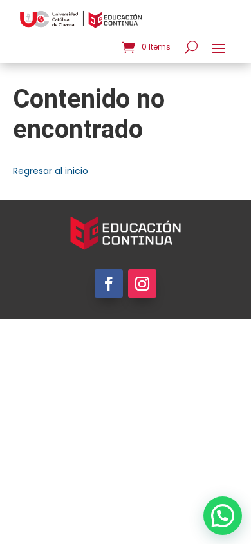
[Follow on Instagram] (142, 283)
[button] (222, 515)
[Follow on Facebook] (109, 283)
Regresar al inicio (50, 170)
